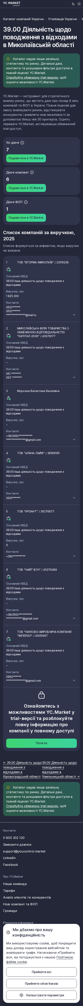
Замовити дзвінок (17, 844)
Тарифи (9, 891)
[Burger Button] (79, 4)
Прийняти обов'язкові (41, 983)
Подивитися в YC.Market (26, 158)
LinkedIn (9, 858)
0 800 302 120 (14, 838)
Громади (10, 911)
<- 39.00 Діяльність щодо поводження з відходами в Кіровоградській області (22, 769)
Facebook (10, 865)
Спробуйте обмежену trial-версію (32, 77)
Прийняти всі (41, 972)
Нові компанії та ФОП (20, 904)
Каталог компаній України (23, 19)
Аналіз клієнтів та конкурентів (27, 897)
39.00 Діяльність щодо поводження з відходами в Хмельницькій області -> (61, 769)
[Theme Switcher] (73, 3)
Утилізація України (62, 19)
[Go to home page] (11, 4)
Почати (41, 743)
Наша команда (15, 884)
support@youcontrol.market (24, 851)
